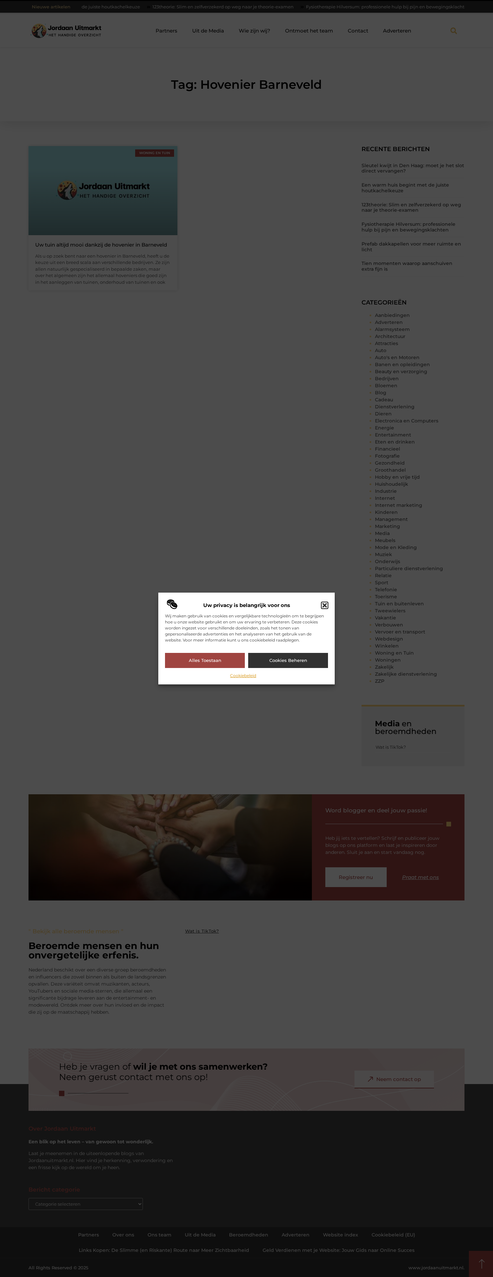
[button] (324, 605)
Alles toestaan (205, 660)
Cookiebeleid (243, 675)
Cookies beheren (288, 660)
